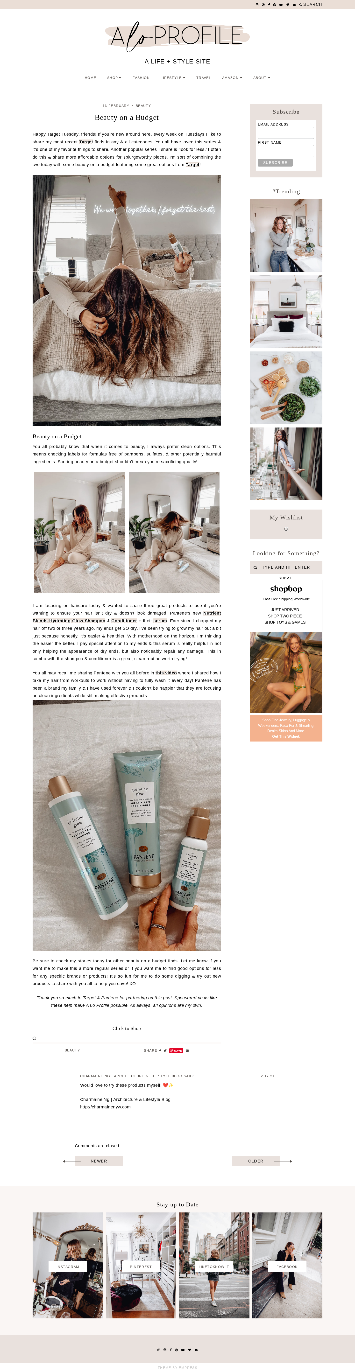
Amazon (230, 78)
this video (166, 673)
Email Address (273, 124)
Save (178, 1050)
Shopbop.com (286, 589)
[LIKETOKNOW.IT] (214, 1317)
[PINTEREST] (141, 1317)
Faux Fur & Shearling (296, 725)
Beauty (143, 106)
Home (90, 78)
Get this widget (286, 736)
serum (160, 620)
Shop (112, 78)
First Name (270, 142)
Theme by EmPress (177, 1368)
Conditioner (124, 620)
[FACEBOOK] (287, 1317)
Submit (286, 578)
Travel (203, 78)
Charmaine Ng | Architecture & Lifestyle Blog (131, 1076)
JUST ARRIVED (285, 610)
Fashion (141, 78)
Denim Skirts (277, 731)
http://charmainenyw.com (105, 1107)
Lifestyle (171, 78)
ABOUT (260, 78)
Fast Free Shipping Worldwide (286, 599)
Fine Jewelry (281, 720)
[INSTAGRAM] (68, 1317)
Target (86, 142)
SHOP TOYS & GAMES (285, 622)
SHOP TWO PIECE (285, 616)
